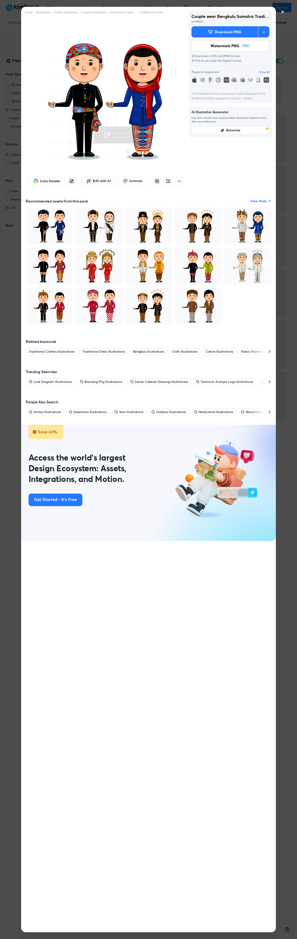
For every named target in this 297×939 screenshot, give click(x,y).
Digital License (232, 60)
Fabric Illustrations (254, 351)
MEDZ (199, 21)
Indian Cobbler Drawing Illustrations (161, 382)
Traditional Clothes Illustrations (153, 12)
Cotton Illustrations (219, 351)
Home (29, 12)
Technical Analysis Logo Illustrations (226, 382)
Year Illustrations (131, 412)
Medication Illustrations (216, 412)
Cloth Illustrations (184, 351)
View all (264, 72)
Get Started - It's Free (55, 500)
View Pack (258, 201)
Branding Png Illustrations (103, 382)
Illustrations (43, 12)
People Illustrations (66, 12)
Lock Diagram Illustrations (52, 382)
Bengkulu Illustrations (148, 351)
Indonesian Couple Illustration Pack (123, 12)
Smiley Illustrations (47, 412)
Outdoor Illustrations (171, 412)
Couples (236, 98)
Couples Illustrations (94, 12)
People (247, 98)
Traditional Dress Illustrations (103, 351)
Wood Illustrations (258, 412)
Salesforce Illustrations (90, 412)
